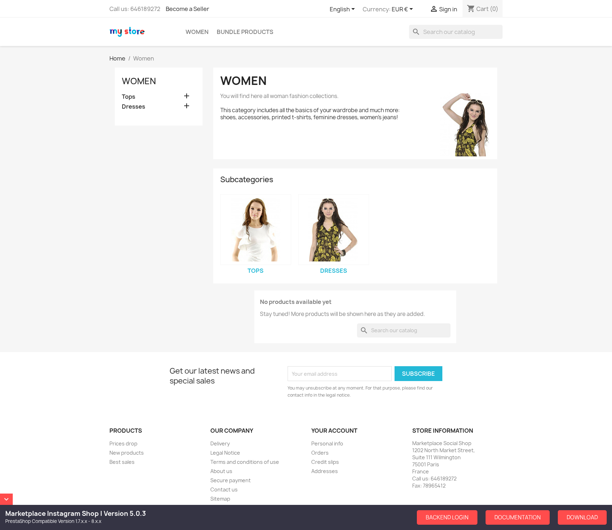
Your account (334, 430)
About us (221, 471)
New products (126, 452)
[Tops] (255, 229)
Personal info (327, 443)
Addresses (324, 471)
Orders (320, 452)
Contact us (224, 489)
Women (197, 32)
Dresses (133, 106)
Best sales (122, 462)
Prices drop (123, 443)
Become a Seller (187, 9)
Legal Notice (225, 452)
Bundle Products (245, 32)
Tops (128, 96)
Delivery (220, 443)
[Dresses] (333, 229)
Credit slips (325, 462)
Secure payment (230, 480)
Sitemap (220, 498)
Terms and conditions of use (244, 462)
